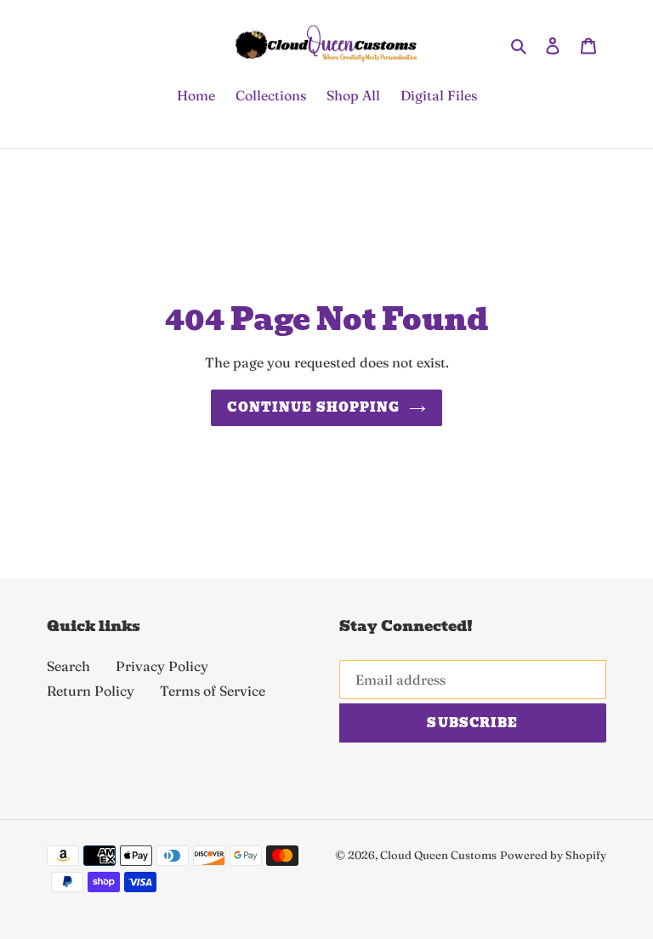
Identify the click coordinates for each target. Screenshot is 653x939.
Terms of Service (212, 690)
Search (68, 665)
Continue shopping (313, 407)
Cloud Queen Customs (438, 855)
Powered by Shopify (553, 855)
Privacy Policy (162, 665)
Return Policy (90, 690)
